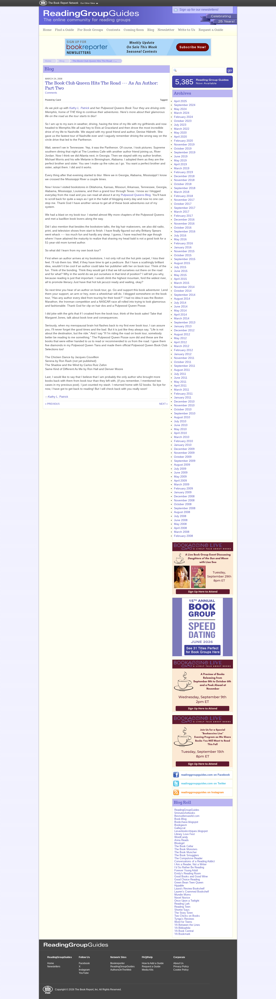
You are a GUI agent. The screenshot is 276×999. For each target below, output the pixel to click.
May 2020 (180, 132)
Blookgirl (179, 843)
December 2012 (184, 330)
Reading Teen (182, 906)
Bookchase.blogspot (186, 821)
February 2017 (183, 215)
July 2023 (180, 124)
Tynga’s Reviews (184, 918)
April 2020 (180, 136)
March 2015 (181, 282)
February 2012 (183, 350)
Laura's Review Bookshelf (189, 888)
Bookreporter (117, 963)
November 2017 (184, 199)
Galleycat (179, 828)
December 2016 (184, 219)
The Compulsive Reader (188, 858)
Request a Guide (151, 966)
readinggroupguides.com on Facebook (205, 774)
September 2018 (184, 188)
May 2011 (180, 381)
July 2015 (180, 267)
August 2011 (182, 369)
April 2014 (180, 314)
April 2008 (180, 528)
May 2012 (180, 338)
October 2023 (183, 120)
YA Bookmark (182, 933)
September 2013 (184, 322)
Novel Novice (182, 897)
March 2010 (181, 437)
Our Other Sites (87, 3)
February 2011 (183, 393)
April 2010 (180, 433)
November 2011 (184, 357)
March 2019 (181, 168)
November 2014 (184, 286)
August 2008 (182, 512)
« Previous (52, 403)
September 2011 (184, 365)
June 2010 (181, 425)
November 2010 (184, 405)
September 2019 (184, 152)
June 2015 (181, 271)
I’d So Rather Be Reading (189, 867)
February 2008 (183, 535)
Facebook (84, 963)
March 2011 (181, 389)
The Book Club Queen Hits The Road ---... (95, 61)
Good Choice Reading (187, 879)
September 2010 (184, 413)
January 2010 (183, 444)
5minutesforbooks (184, 812)
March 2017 (181, 211)
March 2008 (181, 531)
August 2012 (182, 334)
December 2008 (184, 496)
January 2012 (183, 354)
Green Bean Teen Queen (188, 882)
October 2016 (183, 227)
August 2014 (182, 298)
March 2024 (181, 112)
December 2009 (184, 448)
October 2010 (183, 409)
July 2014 (180, 302)
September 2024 (184, 105)
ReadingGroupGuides (186, 809)
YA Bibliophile (182, 927)
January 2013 (183, 326)
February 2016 (183, 243)
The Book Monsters (185, 849)
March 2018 (181, 191)
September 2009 (184, 460)
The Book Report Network (63, 2)
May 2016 (180, 239)
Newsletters (53, 966)
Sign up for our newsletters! (198, 9)
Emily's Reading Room (187, 873)
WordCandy (181, 837)
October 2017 (183, 203)
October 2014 (183, 290)
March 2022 (181, 128)
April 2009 (180, 480)
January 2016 (183, 247)
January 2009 (183, 492)
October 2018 (183, 184)
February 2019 (183, 172)
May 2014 (180, 310)
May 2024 (180, 109)
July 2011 (180, 373)
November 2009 (184, 452)
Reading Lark (182, 903)
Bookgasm (180, 825)
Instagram (84, 970)
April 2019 (180, 164)
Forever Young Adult (186, 870)
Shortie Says (182, 909)
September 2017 (184, 207)
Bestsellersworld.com (186, 815)
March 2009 (181, 484)
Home (48, 61)
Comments (51, 92)
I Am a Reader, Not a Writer (190, 864)
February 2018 (183, 196)
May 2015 (180, 275)
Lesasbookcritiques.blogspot (191, 831)
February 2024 (183, 116)
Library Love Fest (184, 834)
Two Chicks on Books (187, 915)
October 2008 (183, 504)
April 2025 (180, 101)
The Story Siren (183, 912)
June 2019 (181, 156)
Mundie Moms (182, 894)
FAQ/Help (147, 957)
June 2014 (181, 306)
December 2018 (184, 176)
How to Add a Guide (153, 963)
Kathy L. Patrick (79, 108)
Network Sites (118, 957)
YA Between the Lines (187, 924)
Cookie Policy (181, 970)
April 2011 (180, 385)
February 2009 (183, 488)
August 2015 (182, 263)
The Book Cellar (183, 846)
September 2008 (184, 508)
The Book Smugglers (187, 855)
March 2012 (181, 346)
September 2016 (184, 231)
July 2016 (180, 235)
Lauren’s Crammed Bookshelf (191, 891)
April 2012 (180, 342)
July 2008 (180, 516)
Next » (163, 403)
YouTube (84, 973)
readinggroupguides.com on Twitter (203, 783)
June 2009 (181, 472)
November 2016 (184, 223)
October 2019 (183, 148)
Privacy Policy (181, 966)
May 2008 (180, 524)
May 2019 (180, 160)
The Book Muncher (185, 852)
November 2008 (184, 500)
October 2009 (183, 456)
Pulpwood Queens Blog (136, 194)
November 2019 (184, 144)
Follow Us (84, 957)
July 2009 (180, 468)
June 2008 (181, 520)
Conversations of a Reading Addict (194, 861)
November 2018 (184, 180)
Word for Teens (183, 921)
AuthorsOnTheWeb (120, 970)
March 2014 (181, 318)
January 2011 (182, 397)
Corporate (179, 957)
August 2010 (182, 417)
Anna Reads (181, 840)
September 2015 (184, 259)
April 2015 (180, 278)
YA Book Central (184, 930)
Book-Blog (180, 818)
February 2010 (183, 441)
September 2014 (184, 294)
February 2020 (183, 140)
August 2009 (182, 464)
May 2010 (180, 429)
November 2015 (184, 251)
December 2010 (184, 401)
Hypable (179, 885)
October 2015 (183, 255)
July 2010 (180, 421)
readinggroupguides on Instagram (202, 792)
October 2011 (182, 362)
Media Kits (147, 970)
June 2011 (180, 377)
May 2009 (180, 476)
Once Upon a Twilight (186, 900)
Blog (61, 61)
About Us (178, 963)
